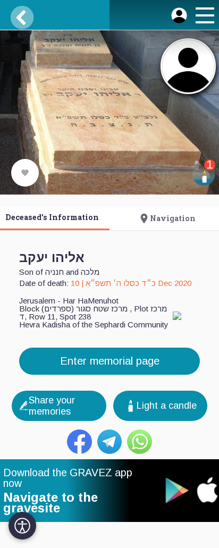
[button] (204, 17)
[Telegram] (109, 441)
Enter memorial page (109, 361)
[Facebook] (79, 441)
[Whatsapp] (139, 441)
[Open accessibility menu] (22, 525)
